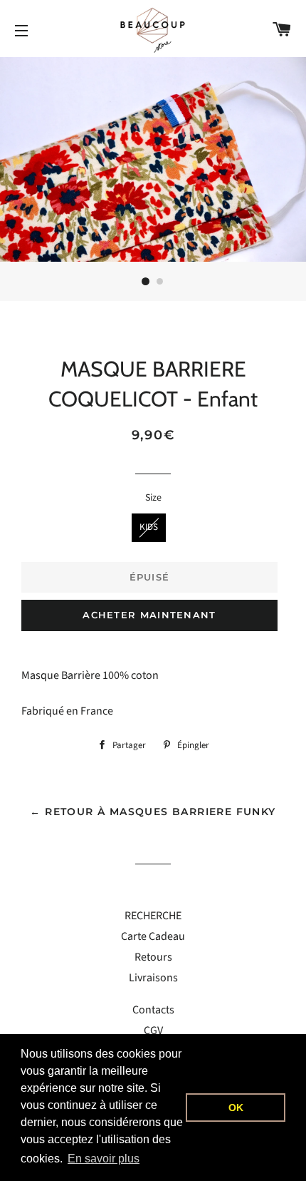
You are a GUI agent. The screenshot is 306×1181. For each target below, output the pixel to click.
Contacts (153, 1010)
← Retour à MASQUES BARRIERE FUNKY (152, 811)
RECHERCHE (153, 916)
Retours (153, 957)
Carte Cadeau (153, 936)
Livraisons (153, 978)
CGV (153, 1030)
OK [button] (235, 1107)
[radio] (149, 527)
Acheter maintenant (149, 614)
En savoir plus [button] (103, 1158)
